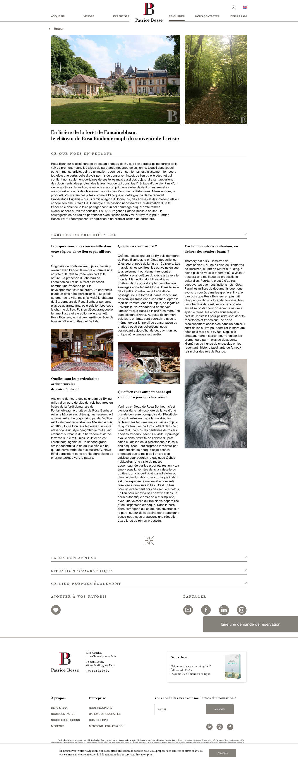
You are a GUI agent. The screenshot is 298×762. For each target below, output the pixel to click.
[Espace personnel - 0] (233, 7)
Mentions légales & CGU (107, 726)
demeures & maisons (202, 740)
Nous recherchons (65, 720)
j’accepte (223, 753)
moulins (142, 742)
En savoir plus (143, 754)
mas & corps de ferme (157, 742)
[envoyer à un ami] (188, 609)
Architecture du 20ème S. (74, 742)
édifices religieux (116, 742)
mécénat (57, 726)
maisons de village (176, 742)
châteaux (179, 740)
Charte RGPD (98, 720)
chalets (189, 742)
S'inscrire (219, 709)
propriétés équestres (227, 742)
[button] (149, 555)
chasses (128, 742)
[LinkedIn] (224, 609)
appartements (56, 742)
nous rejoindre (100, 707)
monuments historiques (97, 742)
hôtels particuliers (220, 740)
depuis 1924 (238, 16)
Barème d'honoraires (105, 713)
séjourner (177, 16)
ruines (135, 742)
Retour (57, 28)
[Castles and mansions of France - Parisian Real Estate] (245, 7)
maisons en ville (236, 740)
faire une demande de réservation (250, 624)
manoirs (188, 740)
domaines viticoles (209, 742)
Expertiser (121, 16)
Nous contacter (207, 16)
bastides (196, 742)
